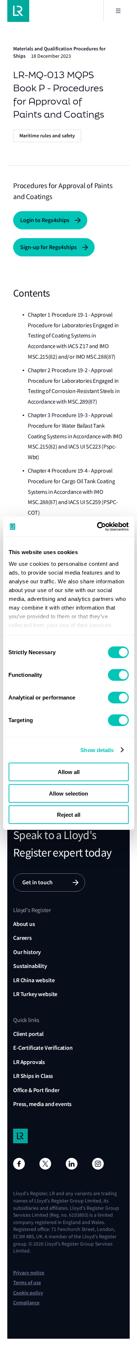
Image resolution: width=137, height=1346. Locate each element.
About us (24, 924)
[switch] (118, 675)
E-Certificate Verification (43, 1048)
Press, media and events (42, 1104)
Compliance (26, 1302)
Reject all (68, 815)
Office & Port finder (36, 1090)
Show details (97, 750)
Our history (27, 952)
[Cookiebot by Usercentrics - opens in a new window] (97, 526)
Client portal (28, 1034)
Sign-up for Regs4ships (48, 247)
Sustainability (30, 966)
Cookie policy (28, 1292)
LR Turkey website (35, 994)
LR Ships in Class (33, 1076)
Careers (22, 938)
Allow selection (68, 793)
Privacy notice (28, 1272)
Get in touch (37, 882)
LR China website (33, 980)
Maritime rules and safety (47, 135)
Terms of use (27, 1282)
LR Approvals (29, 1062)
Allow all (69, 772)
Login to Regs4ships (44, 220)
